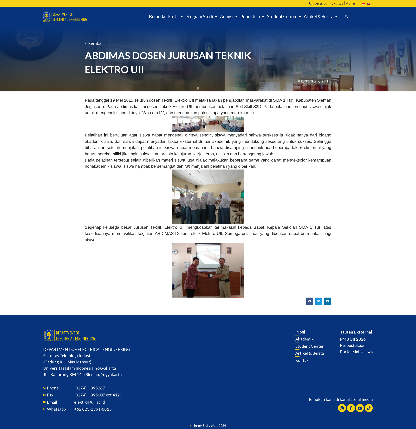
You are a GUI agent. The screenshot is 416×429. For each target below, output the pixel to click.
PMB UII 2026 (353, 339)
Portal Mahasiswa (356, 351)
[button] (309, 301)
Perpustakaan (353, 345)
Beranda (157, 16)
